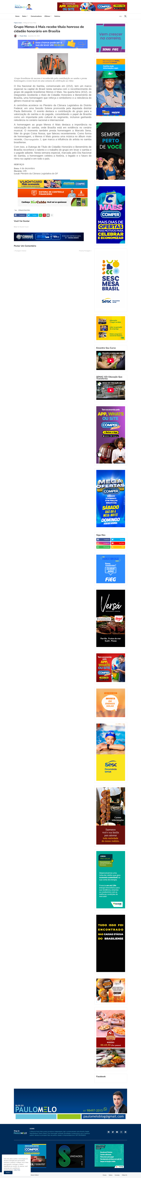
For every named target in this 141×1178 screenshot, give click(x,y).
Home (17, 16)
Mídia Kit (124, 1175)
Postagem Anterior (20, 251)
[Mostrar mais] (51, 215)
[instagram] (121, 1132)
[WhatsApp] (40, 215)
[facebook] (108, 1132)
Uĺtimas (47, 16)
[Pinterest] (44, 215)
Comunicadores (36, 16)
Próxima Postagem (84, 251)
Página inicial (18, 23)
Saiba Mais (16, 1170)
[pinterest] (125, 1132)
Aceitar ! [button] (8, 1172)
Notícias (57, 16)
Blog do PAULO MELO (32, 1175)
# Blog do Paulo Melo (29, 23)
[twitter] (112, 1132)
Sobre (24, 16)
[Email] (48, 215)
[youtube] (117, 1132)
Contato (117, 1175)
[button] (120, 16)
